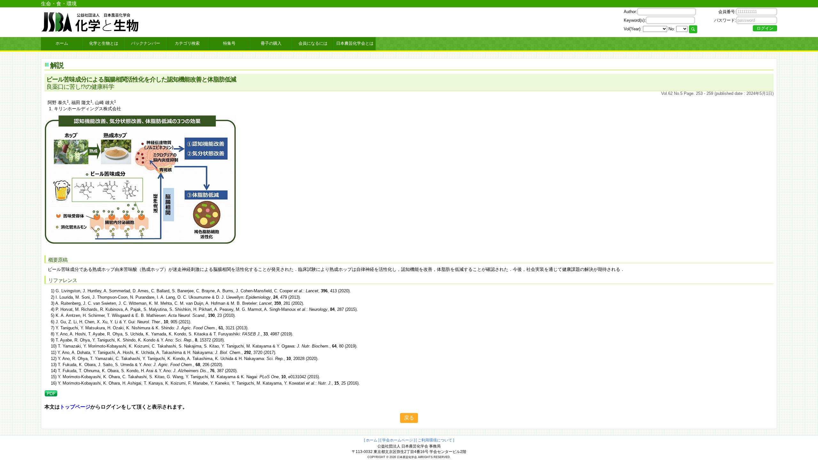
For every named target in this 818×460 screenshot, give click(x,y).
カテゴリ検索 (187, 43)
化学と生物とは (103, 43)
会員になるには (313, 43)
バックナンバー (145, 43)
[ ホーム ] (371, 440)
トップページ (75, 407)
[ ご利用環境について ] (435, 440)
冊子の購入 (271, 43)
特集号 (229, 43)
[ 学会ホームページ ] (397, 440)
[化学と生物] (90, 29)
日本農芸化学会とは (355, 43)
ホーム (62, 43)
